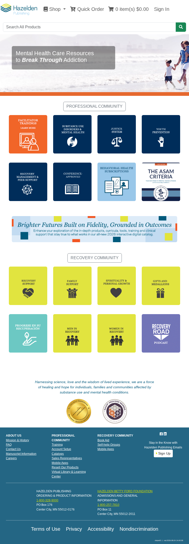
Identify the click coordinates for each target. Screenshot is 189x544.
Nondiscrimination (139, 529)
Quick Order (90, 9)
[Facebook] (162, 434)
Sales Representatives (67, 458)
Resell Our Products (65, 467)
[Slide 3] (103, 89)
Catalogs (58, 454)
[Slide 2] (94, 89)
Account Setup (61, 449)
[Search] (181, 27)
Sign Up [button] (164, 453)
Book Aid (103, 440)
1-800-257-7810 (108, 505)
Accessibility (101, 529)
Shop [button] (55, 9)
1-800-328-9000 (47, 500)
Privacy (74, 529)
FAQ (9, 444)
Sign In (161, 9)
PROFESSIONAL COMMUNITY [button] (94, 106)
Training (57, 444)
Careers (11, 458)
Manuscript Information (21, 454)
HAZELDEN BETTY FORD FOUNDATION (125, 491)
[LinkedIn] (165, 434)
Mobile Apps (60, 463)
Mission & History (17, 440)
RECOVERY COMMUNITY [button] (95, 258)
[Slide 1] (85, 89)
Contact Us (13, 449)
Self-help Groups (108, 444)
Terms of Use (45, 529)
